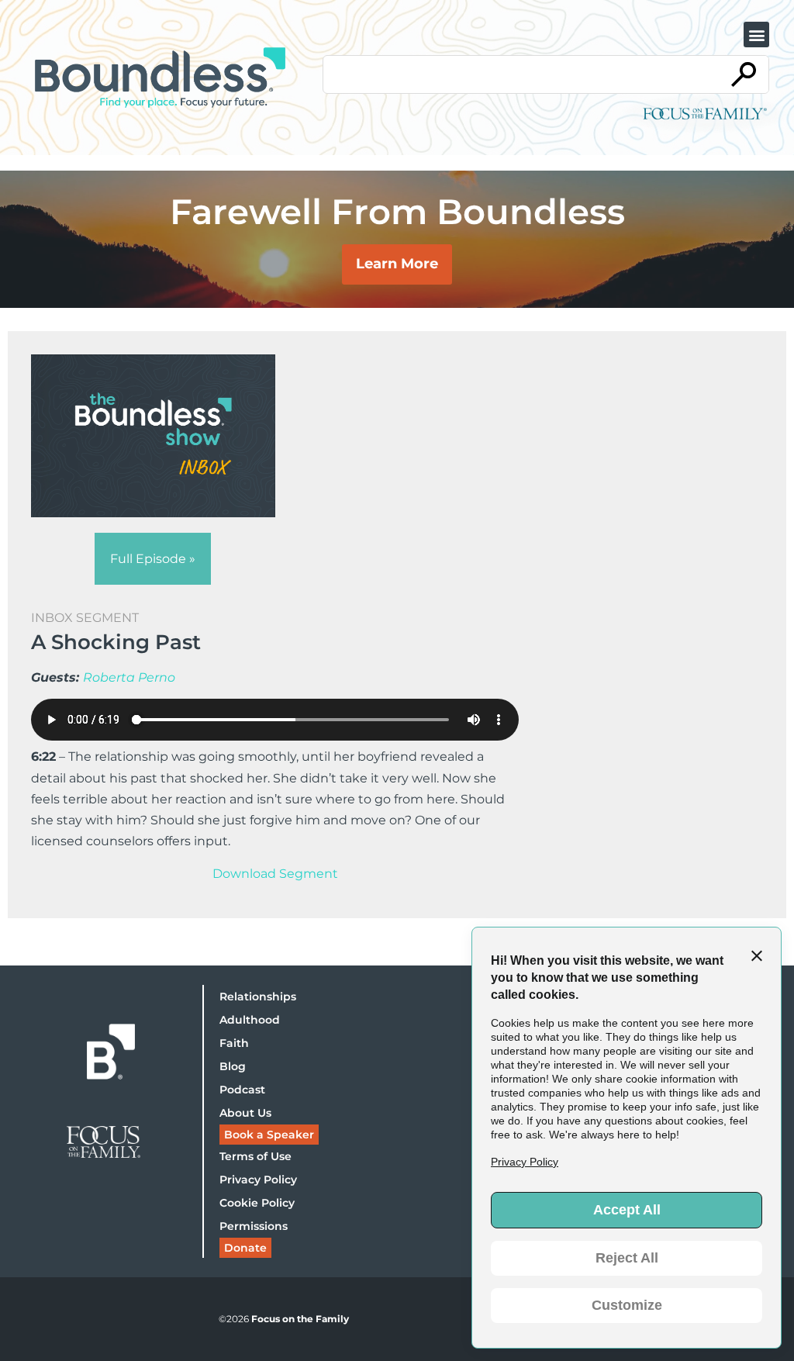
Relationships (257, 996)
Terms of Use (255, 1156)
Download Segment (275, 873)
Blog (232, 1066)
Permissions (253, 1226)
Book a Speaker (269, 1135)
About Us (245, 1113)
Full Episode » (152, 558)
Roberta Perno (129, 677)
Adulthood (249, 1020)
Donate (245, 1248)
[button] (756, 34)
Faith (234, 1043)
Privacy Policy (258, 1180)
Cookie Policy (257, 1203)
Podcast (242, 1090)
